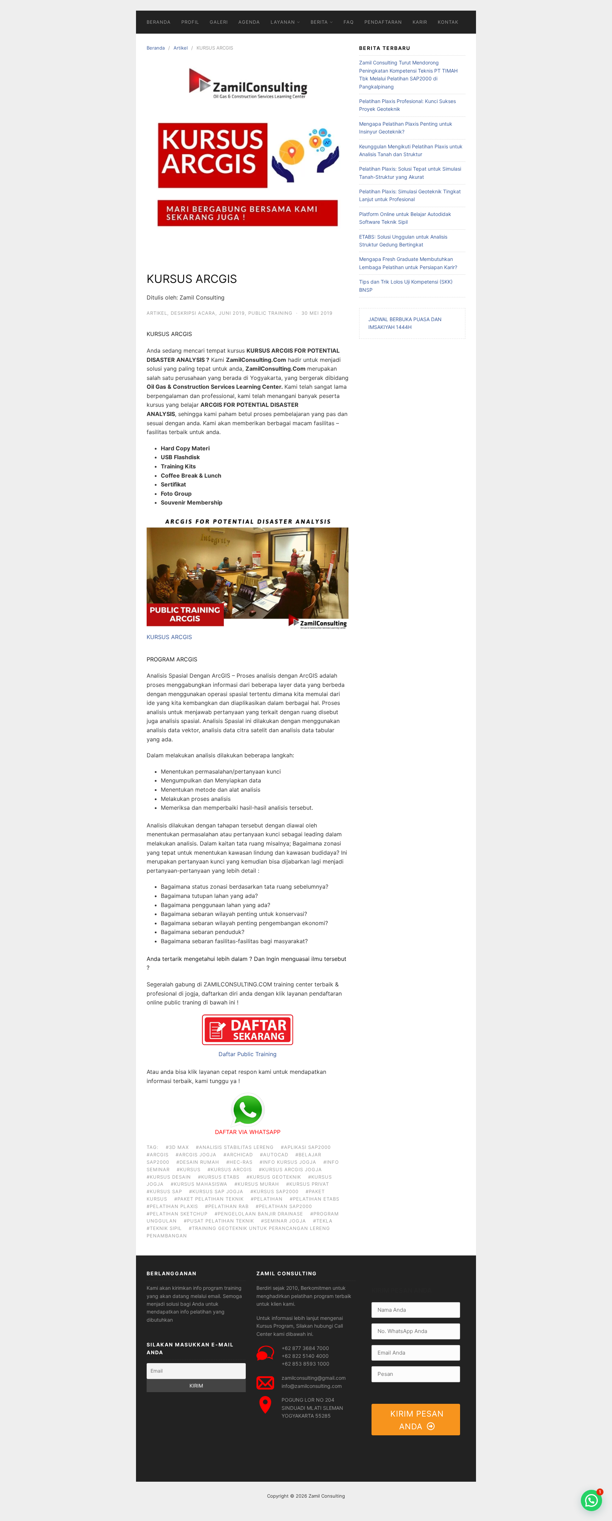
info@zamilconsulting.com (312, 1386)
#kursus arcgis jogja (290, 1169)
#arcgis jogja (196, 1154)
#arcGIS (158, 1154)
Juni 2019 (232, 313)
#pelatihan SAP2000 (284, 1206)
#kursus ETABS (218, 1177)
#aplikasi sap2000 (306, 1147)
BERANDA (159, 22)
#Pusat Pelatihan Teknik (219, 1221)
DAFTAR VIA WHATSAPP (247, 1131)
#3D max (177, 1147)
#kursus (188, 1169)
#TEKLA (323, 1221)
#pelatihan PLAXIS (172, 1206)
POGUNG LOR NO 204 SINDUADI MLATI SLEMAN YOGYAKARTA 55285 (312, 1408)
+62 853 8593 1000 (305, 1364)
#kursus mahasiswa (199, 1184)
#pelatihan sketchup (177, 1214)
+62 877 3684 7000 (305, 1348)
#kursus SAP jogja (216, 1191)
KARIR (420, 22)
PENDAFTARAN (383, 22)
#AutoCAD (274, 1154)
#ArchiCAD (238, 1154)
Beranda (156, 48)
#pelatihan (267, 1199)
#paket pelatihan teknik (209, 1199)
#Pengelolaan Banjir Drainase (259, 1214)
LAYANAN (283, 22)
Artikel (181, 48)
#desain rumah (197, 1162)
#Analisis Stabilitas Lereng (235, 1147)
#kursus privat (307, 1184)
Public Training (270, 313)
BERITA (319, 22)
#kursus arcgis (230, 1169)
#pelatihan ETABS (314, 1199)
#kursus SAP (164, 1191)
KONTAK (448, 22)
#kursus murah (256, 1184)
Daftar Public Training (248, 1054)
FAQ (349, 22)
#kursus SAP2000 (274, 1191)
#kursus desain (169, 1177)
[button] (591, 1500)
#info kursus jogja (288, 1162)
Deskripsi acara (193, 313)
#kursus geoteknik (273, 1177)
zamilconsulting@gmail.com (314, 1378)
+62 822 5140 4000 (305, 1356)
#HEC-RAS (239, 1162)
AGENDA (249, 22)
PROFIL (190, 22)
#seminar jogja (283, 1221)
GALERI (219, 22)
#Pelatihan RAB (227, 1206)
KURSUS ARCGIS (169, 636)
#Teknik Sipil (164, 1228)
